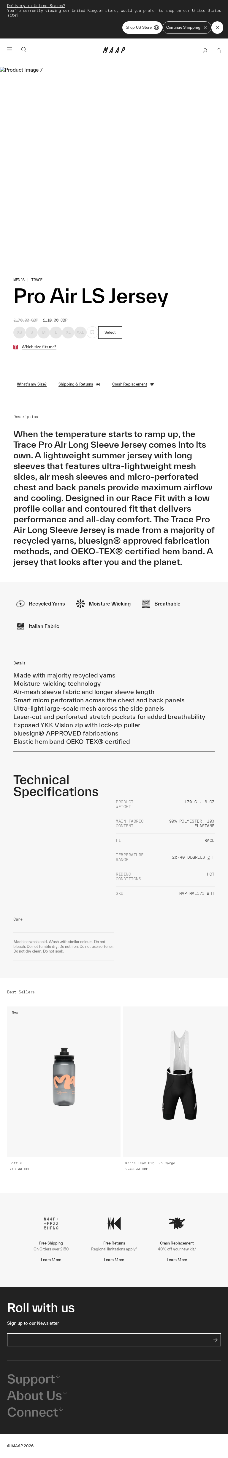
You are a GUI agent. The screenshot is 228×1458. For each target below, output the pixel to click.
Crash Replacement (129, 384)
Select (110, 332)
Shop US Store (139, 27)
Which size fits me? (39, 347)
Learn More (51, 1260)
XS (19, 332)
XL (68, 332)
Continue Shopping (183, 27)
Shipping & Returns (75, 384)
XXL (80, 332)
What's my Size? (32, 384)
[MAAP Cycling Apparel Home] (114, 51)
